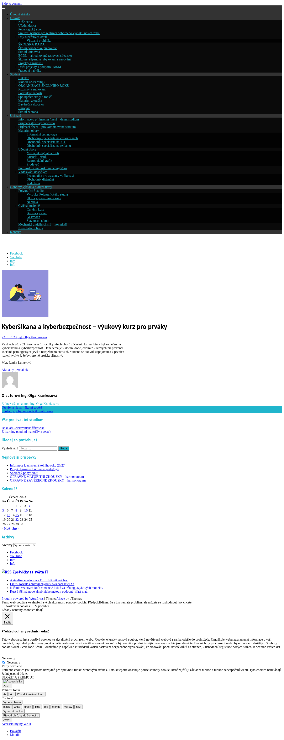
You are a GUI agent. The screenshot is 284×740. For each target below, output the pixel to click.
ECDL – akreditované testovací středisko (45, 55)
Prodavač (33, 164)
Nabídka (32, 202)
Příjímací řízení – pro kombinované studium (47, 127)
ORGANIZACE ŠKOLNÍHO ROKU (43, 85)
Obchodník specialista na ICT (46, 142)
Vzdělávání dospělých (32, 172)
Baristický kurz (37, 213)
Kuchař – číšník (37, 157)
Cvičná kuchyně (29, 205)
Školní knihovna (29, 52)
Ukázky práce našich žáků (44, 198)
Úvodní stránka (20, 14)
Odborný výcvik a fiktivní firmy (31, 187)
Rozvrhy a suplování (32, 89)
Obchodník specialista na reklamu (49, 145)
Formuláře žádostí (30, 93)
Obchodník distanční (40, 179)
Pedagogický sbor (30, 29)
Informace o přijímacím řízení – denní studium (48, 119)
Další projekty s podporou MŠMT (40, 67)
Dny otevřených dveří (32, 37)
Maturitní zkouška (30, 100)
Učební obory (27, 149)
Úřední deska (27, 25)
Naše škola (25, 22)
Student (15, 74)
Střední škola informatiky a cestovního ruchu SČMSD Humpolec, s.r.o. (100, 242)
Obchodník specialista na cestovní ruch (52, 138)
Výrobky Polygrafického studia (47, 194)
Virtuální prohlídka (39, 40)
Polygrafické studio (31, 190)
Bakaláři (23, 78)
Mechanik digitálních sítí (43, 153)
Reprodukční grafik (39, 160)
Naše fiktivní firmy (30, 228)
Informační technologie (42, 134)
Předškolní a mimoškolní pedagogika (42, 168)
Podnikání (33, 183)
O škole (15, 18)
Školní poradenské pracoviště (37, 48)
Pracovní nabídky (29, 70)
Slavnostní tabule (38, 220)
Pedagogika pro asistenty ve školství (50, 175)
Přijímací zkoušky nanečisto (36, 123)
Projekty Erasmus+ (30, 63)
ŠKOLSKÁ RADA (31, 44)
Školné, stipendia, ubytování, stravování (44, 59)
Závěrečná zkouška (31, 104)
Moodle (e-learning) (31, 82)
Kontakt (15, 232)
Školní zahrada (28, 112)
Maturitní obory (28, 130)
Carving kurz (35, 209)
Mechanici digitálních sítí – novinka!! (42, 224)
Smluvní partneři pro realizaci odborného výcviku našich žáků (59, 33)
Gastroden (33, 217)
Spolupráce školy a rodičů (35, 97)
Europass (24, 108)
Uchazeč (15, 115)
